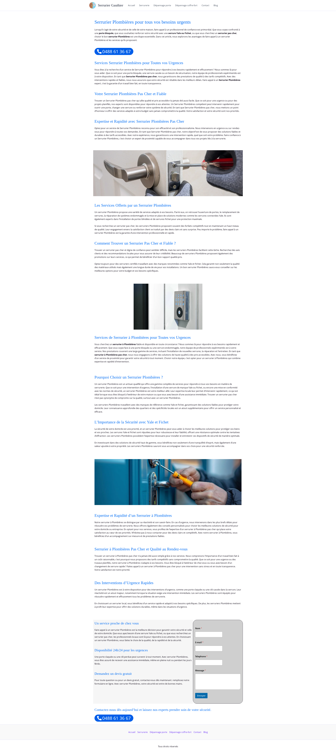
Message (200, 670)
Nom (198, 628)
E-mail (199, 642)
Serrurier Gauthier (110, 5)
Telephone (201, 656)
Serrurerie (144, 5)
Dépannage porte (162, 5)
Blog (216, 5)
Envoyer (201, 695)
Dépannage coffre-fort (186, 5)
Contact (205, 5)
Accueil (131, 5)
